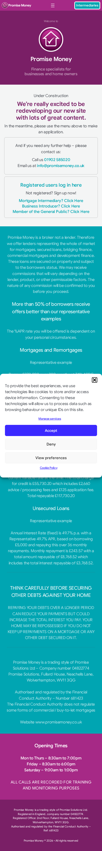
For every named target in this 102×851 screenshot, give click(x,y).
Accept (51, 430)
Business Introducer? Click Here (51, 206)
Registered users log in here (50, 185)
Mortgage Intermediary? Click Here (51, 200)
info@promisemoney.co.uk (60, 165)
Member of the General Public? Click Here (51, 211)
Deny (51, 444)
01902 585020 (57, 159)
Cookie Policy (48, 468)
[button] (94, 379)
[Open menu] (53, 5)
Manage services (49, 418)
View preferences (51, 458)
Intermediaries (87, 5)
